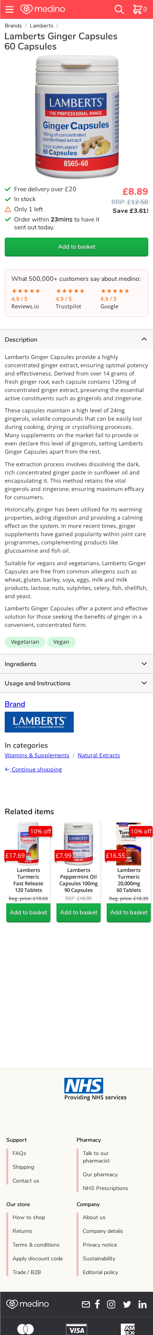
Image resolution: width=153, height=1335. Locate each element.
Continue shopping (36, 769)
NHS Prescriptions (105, 1188)
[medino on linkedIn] (141, 1304)
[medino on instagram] (109, 1304)
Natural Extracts (99, 755)
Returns (22, 1231)
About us (94, 1217)
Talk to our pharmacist (96, 1157)
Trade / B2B (27, 1272)
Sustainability (99, 1258)
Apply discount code (38, 1258)
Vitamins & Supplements (37, 755)
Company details (103, 1231)
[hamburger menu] (9, 9)
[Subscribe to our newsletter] (84, 1304)
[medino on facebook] (95, 1304)
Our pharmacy (100, 1174)
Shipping (23, 1167)
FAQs (19, 1153)
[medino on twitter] (124, 1304)
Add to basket (76, 247)
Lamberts (41, 25)
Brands (13, 25)
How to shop (29, 1217)
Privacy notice (100, 1245)
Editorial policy (100, 1272)
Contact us (26, 1181)
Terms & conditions (36, 1245)
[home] (54, 9)
